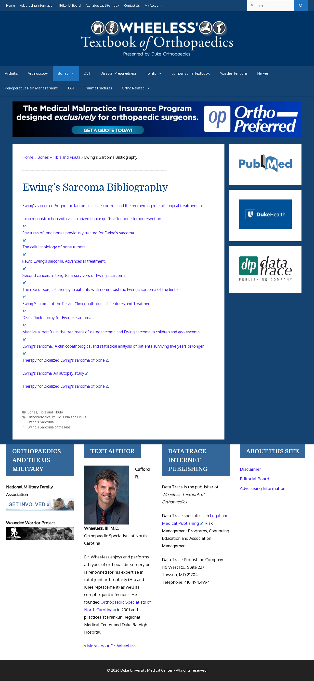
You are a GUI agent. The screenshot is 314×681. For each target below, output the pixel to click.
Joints (151, 73)
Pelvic (56, 417)
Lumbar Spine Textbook (191, 73)
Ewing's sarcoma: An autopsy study (53, 373)
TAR (70, 88)
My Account (153, 5)
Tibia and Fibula (51, 412)
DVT (87, 73)
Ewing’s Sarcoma (40, 422)
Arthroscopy (38, 73)
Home (10, 5)
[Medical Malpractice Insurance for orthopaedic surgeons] (157, 135)
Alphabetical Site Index (102, 5)
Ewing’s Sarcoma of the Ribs (49, 427)
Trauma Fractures (98, 88)
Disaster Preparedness (119, 73)
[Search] (301, 5)
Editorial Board (70, 5)
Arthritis (11, 73)
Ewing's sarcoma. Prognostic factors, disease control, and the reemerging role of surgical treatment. (110, 205)
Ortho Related (133, 88)
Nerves (263, 73)
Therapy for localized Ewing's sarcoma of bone (63, 360)
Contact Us (132, 5)
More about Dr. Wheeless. (112, 645)
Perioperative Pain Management (31, 88)
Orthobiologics (39, 417)
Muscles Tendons (234, 73)
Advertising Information (37, 5)
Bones (63, 73)
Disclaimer (250, 469)
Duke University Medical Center (146, 670)
